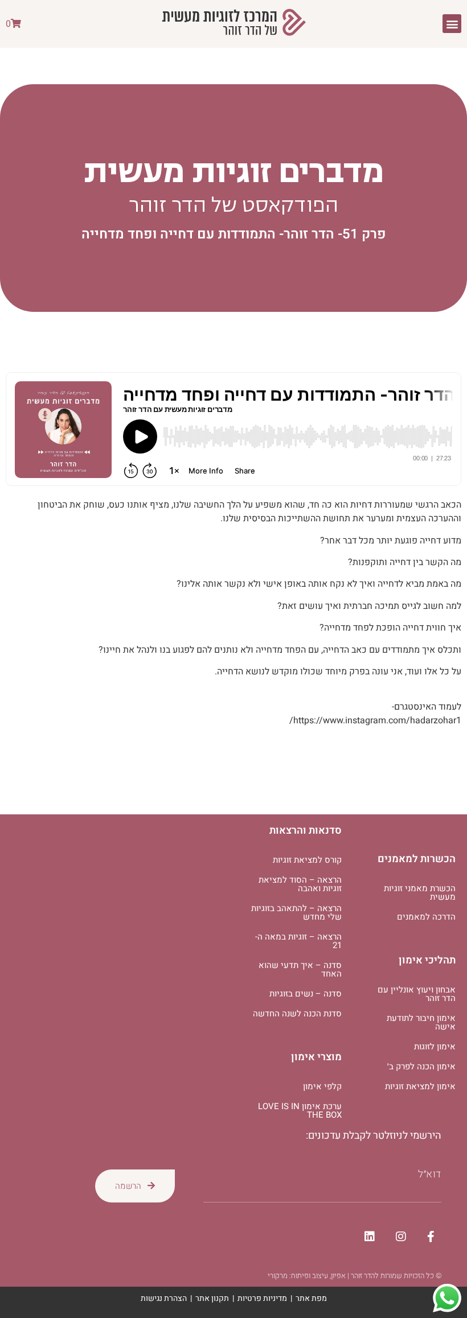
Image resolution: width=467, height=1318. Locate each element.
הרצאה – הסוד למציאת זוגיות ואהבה (300, 884)
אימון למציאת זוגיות (420, 1086)
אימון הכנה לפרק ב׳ (421, 1066)
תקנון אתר (212, 1298)
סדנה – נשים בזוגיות (305, 993)
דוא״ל (429, 1174)
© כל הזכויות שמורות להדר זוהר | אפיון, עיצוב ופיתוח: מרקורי (354, 1275)
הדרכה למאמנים (426, 917)
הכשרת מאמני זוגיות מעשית (420, 892)
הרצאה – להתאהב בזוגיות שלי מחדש (296, 912)
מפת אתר (311, 1298)
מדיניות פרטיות (262, 1298)
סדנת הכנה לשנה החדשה (297, 1013)
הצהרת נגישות (164, 1298)
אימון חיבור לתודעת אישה (421, 1022)
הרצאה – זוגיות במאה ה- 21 (298, 941)
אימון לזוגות (435, 1046)
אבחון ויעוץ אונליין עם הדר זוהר (417, 993)
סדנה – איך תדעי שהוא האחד (300, 969)
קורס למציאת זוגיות (307, 860)
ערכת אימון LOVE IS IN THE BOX (300, 1110)
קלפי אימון (322, 1086)
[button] (452, 23)
